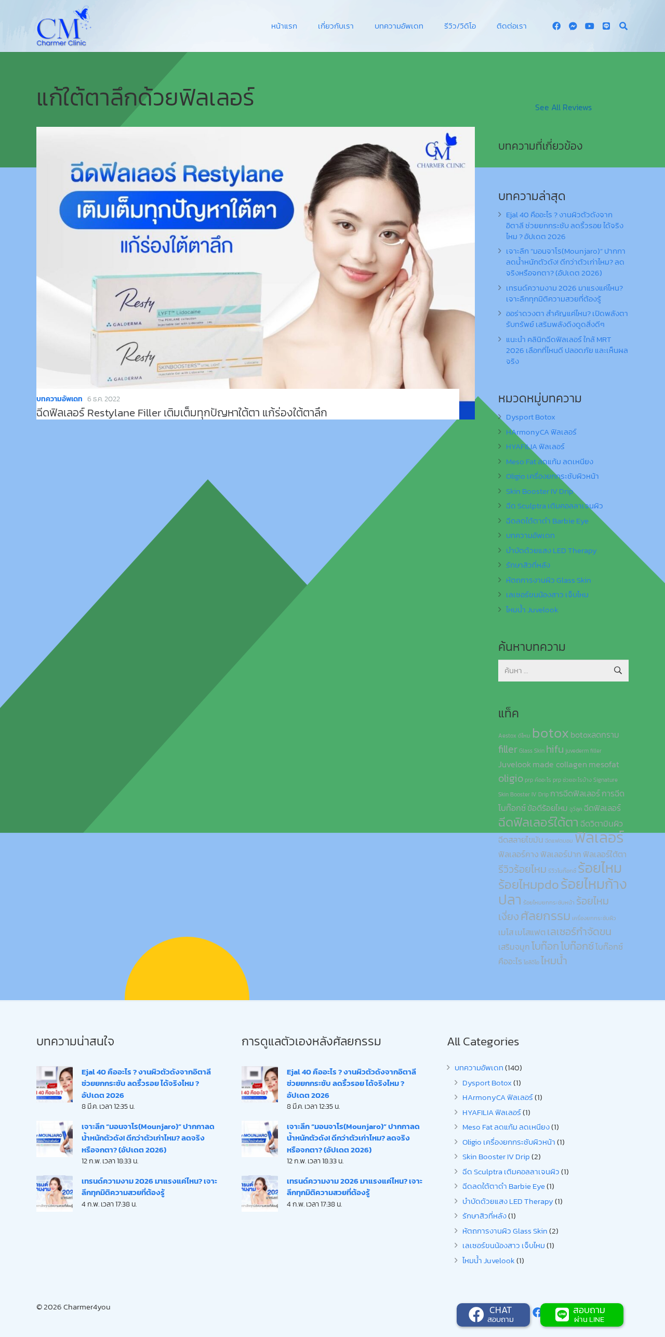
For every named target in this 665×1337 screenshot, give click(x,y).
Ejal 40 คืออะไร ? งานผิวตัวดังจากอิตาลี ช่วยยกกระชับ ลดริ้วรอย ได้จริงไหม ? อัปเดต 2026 (564, 225)
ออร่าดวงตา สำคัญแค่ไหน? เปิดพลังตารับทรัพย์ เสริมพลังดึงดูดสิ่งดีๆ (567, 318)
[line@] (606, 26)
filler (507, 749)
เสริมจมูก (514, 946)
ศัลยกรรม (545, 916)
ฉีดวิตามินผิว (601, 823)
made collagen (560, 764)
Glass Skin (531, 750)
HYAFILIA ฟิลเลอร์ (535, 446)
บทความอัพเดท (59, 399)
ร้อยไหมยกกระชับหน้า (549, 902)
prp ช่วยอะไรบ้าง (572, 780)
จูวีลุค (575, 809)
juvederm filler (583, 750)
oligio (510, 778)
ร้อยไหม (600, 868)
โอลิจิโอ (531, 962)
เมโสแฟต (530, 932)
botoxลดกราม (594, 734)
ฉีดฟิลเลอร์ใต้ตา (538, 822)
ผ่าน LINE (589, 1319)
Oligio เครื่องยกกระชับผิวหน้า (552, 476)
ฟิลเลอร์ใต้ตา (605, 854)
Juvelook (514, 764)
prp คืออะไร (538, 780)
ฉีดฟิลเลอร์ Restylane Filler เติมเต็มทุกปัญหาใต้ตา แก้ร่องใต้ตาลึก (181, 412)
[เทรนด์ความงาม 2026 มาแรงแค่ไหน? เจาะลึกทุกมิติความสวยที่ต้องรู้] (54, 1193)
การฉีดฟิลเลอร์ (575, 793)
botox (550, 732)
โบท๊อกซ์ (577, 946)
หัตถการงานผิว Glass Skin (548, 580)
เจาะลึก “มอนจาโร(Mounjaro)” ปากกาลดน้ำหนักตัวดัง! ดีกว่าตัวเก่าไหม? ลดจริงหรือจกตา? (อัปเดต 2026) (566, 262)
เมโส (505, 932)
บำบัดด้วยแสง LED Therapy (551, 550)
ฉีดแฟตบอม (559, 840)
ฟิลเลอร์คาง (518, 854)
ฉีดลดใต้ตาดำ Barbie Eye (547, 521)
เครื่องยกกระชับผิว (594, 918)
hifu (555, 749)
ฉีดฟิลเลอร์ (602, 808)
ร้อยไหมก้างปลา (562, 891)
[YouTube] (589, 26)
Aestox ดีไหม (514, 735)
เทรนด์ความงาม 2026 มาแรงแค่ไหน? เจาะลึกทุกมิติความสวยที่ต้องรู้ (564, 293)
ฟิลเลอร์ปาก (560, 854)
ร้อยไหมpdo (528, 884)
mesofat (604, 764)
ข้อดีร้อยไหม (547, 808)
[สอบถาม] (563, 1315)
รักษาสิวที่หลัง (528, 565)
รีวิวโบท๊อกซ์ (562, 871)
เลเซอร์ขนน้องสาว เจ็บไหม (547, 594)
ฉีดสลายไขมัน (520, 839)
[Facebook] (556, 26)
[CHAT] (477, 1315)
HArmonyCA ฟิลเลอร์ (541, 432)
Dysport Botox (530, 417)
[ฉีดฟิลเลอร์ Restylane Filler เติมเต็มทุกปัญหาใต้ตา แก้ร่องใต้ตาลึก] (255, 273)
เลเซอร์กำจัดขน (579, 931)
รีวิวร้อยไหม (522, 869)
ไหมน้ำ (554, 960)
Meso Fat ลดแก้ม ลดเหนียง (549, 461)
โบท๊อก (545, 946)
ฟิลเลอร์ (599, 837)
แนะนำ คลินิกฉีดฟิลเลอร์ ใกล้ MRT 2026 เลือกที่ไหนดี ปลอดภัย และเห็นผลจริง (567, 350)
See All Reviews (563, 107)
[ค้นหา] (624, 26)
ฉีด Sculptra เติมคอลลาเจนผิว (554, 506)
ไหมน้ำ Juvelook (532, 609)
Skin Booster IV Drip (540, 491)
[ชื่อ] (573, 26)
